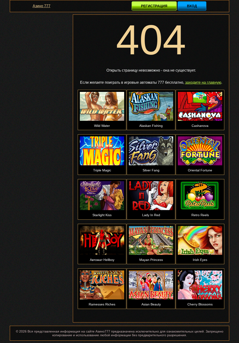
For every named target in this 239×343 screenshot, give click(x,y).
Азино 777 (41, 6)
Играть (102, 77)
